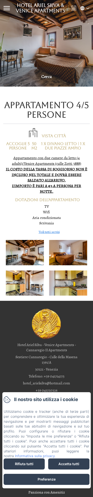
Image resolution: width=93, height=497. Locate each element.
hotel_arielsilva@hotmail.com (46, 383)
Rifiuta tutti (24, 464)
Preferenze (47, 479)
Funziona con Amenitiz (46, 492)
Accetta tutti (68, 464)
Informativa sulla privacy (35, 456)
